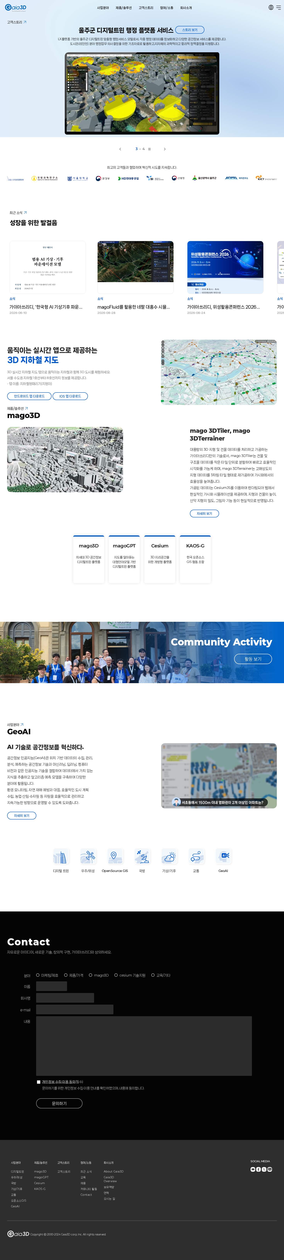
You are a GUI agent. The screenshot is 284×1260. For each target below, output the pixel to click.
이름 (27, 987)
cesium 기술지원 (132, 975)
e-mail (25, 1010)
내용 (27, 1022)
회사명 (25, 998)
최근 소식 (86, 1171)
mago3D (101, 975)
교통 (13, 1194)
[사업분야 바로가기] (22, 724)
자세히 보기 (204, 513)
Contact (86, 1194)
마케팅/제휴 (49, 975)
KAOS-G (40, 1189)
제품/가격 (76, 975)
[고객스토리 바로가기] (25, 21)
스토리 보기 (196, 30)
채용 (83, 1183)
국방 (13, 1183)
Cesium (39, 1183)
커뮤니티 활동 (89, 1189)
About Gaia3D (114, 1171)
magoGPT (41, 1177)
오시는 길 (109, 1198)
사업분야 (103, 7)
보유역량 (109, 1187)
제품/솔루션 (124, 7)
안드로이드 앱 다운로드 (29, 396)
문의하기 (59, 1103)
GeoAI (15, 1206)
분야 (27, 976)
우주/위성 (16, 1177)
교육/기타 (163, 975)
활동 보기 (253, 658)
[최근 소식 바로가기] (25, 212)
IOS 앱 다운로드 (70, 396)
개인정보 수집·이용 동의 (58, 1082)
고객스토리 (146, 7)
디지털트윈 (17, 1171)
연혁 (106, 1193)
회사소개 (186, 7)
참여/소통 (166, 7)
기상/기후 (16, 1189)
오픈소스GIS (18, 1200)
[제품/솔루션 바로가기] (26, 408)
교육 (83, 1177)
